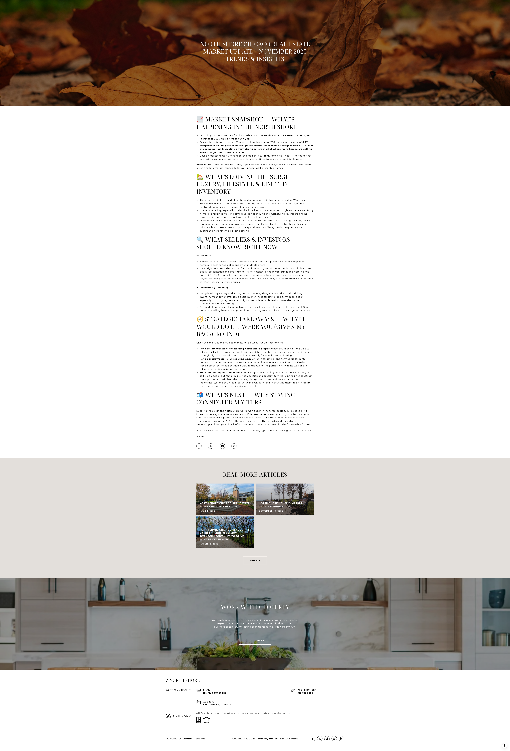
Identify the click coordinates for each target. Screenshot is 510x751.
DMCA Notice (289, 738)
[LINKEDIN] (341, 738)
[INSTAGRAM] (319, 738)
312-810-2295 (305, 693)
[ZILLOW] (334, 738)
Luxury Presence (194, 738)
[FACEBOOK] (312, 738)
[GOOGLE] (327, 738)
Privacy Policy (268, 738)
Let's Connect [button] (255, 641)
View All (255, 560)
